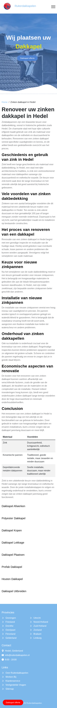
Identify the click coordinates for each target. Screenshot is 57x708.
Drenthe (9, 626)
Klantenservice (12, 681)
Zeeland (37, 630)
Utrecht (37, 618)
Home (5, 102)
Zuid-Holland (39, 626)
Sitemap (9, 689)
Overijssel (10, 630)
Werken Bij (10, 677)
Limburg (37, 638)
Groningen (10, 618)
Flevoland (10, 634)
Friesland (10, 622)
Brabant (37, 634)
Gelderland (10, 638)
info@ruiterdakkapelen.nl (17, 655)
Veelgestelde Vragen (15, 685)
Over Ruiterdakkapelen (16, 673)
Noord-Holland (40, 622)
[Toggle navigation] (53, 6)
